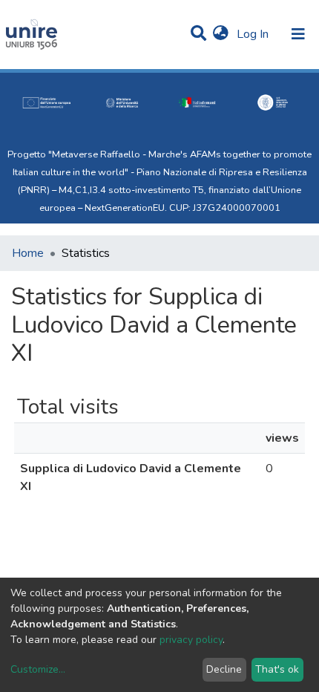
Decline (224, 669)
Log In (254, 34)
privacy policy (191, 640)
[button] (221, 34)
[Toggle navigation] (298, 34)
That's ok (277, 669)
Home (28, 253)
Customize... (37, 669)
